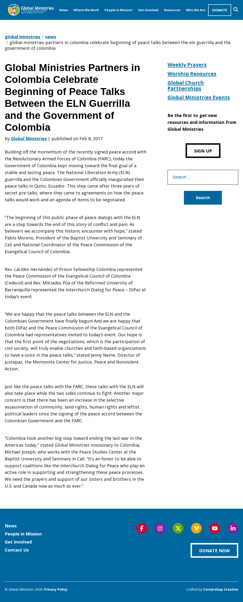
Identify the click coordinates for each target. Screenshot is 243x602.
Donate (219, 10)
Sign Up (203, 151)
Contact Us (17, 550)
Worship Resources (192, 73)
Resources (172, 10)
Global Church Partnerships (186, 85)
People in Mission (118, 10)
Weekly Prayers (187, 64)
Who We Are (195, 10)
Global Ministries (29, 138)
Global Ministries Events (199, 97)
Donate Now (214, 550)
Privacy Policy (55, 589)
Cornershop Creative (220, 589)
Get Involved (148, 10)
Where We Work (86, 10)
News (63, 10)
